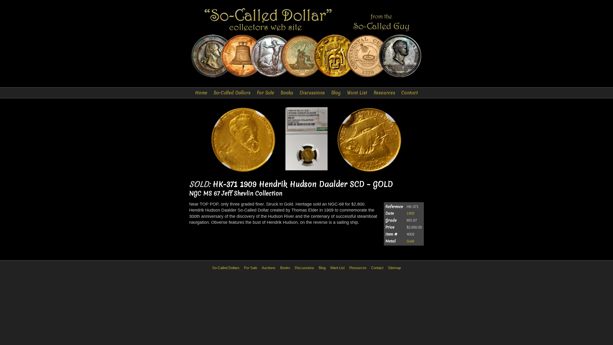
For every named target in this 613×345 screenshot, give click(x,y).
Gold (410, 241)
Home (201, 93)
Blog (336, 93)
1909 (410, 213)
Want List (357, 93)
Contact (409, 93)
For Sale (265, 93)
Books (286, 93)
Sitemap (394, 268)
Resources (384, 93)
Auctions (268, 268)
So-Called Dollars (232, 93)
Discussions (312, 93)
